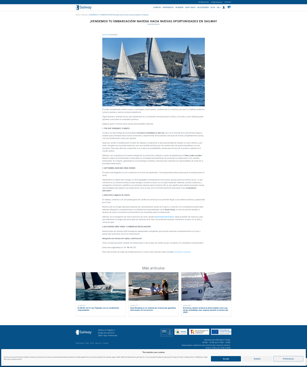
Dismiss (257, 359)
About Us (98, 343)
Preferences (288, 359)
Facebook (178, 252)
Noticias (85, 15)
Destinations (80, 343)
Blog (87, 343)
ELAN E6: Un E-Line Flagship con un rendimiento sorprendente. (98, 309)
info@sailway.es (216, 2)
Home (78, 15)
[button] (228, 7)
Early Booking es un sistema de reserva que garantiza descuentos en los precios (153, 309)
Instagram (187, 252)
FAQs (92, 343)
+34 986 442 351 (203, 2)
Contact (227, 2)
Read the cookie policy (128, 357)
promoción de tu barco (165, 217)
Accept (226, 359)
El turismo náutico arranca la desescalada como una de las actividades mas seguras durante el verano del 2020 (205, 310)
